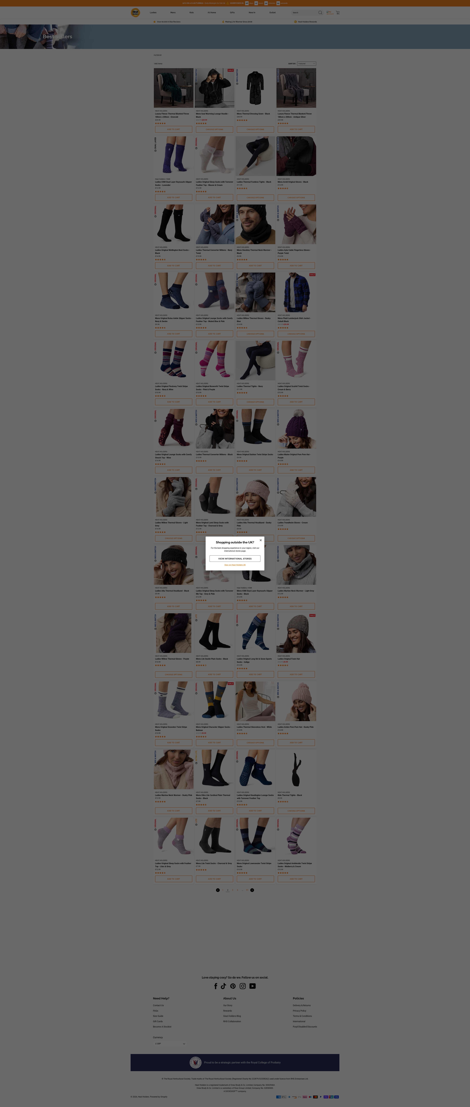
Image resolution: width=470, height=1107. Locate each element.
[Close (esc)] (260, 540)
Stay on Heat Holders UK (235, 565)
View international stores (235, 559)
